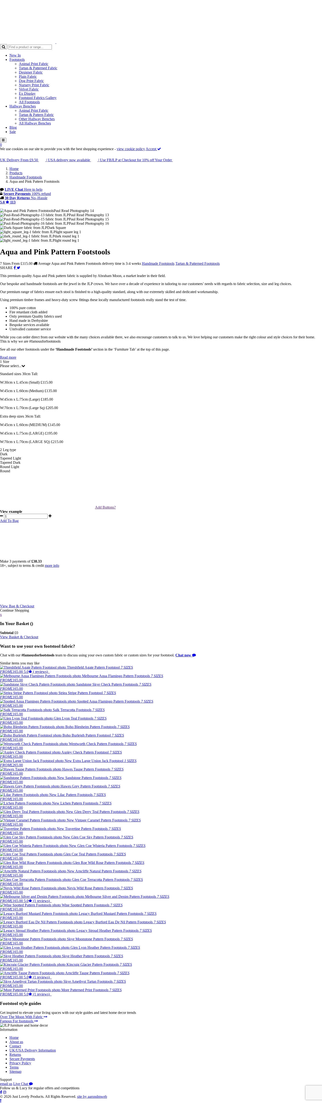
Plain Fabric (28, 77)
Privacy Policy (20, 1063)
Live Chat (21, 1084)
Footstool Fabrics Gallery (38, 98)
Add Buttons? (105, 507)
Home (14, 1038)
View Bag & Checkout (17, 606)
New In (15, 55)
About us (16, 1042)
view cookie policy (131, 149)
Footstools (17, 60)
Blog (13, 127)
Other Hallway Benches (37, 119)
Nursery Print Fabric (34, 85)
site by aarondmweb (92, 1097)
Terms (14, 1067)
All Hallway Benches (35, 123)
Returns (15, 1055)
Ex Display (27, 93)
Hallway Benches (22, 106)
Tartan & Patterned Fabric (38, 68)
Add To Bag (9, 521)
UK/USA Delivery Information (32, 1050)
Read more (8, 357)
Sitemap (15, 1072)
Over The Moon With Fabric (22, 1017)
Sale (12, 132)
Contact (15, 1046)
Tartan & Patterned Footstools (197, 263)
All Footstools (29, 102)
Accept (151, 149)
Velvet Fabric (29, 89)
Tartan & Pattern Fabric (36, 115)
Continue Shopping (14, 610)
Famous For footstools (17, 1021)
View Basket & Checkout (19, 637)
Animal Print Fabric (33, 64)
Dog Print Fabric (31, 81)
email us (6, 1084)
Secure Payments (22, 1059)
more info (52, 566)
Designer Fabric (31, 72)
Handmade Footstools (158, 263)
